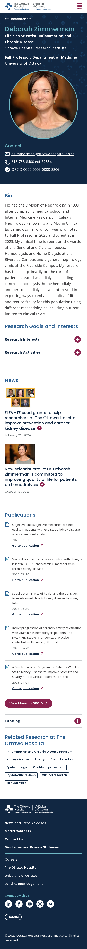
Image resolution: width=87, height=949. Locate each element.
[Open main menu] (79, 6)
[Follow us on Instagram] (40, 904)
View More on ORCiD (26, 703)
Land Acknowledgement (24, 884)
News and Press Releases (25, 823)
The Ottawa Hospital (21, 868)
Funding (12, 720)
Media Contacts (18, 831)
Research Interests (22, 339)
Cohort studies (62, 759)
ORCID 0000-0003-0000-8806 (35, 169)
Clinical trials (16, 783)
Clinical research (54, 775)
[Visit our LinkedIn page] (8, 904)
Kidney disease (18, 759)
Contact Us (14, 839)
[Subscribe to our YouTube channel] (29, 904)
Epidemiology (17, 767)
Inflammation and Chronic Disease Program (39, 752)
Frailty (40, 759)
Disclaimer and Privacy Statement (33, 847)
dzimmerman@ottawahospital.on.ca (42, 153)
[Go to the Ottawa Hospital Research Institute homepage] (28, 6)
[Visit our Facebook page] (19, 904)
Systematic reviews (21, 775)
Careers (11, 860)
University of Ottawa (21, 876)
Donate (13, 917)
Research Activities (23, 352)
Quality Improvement (49, 767)
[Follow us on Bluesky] (50, 904)
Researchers (21, 19)
